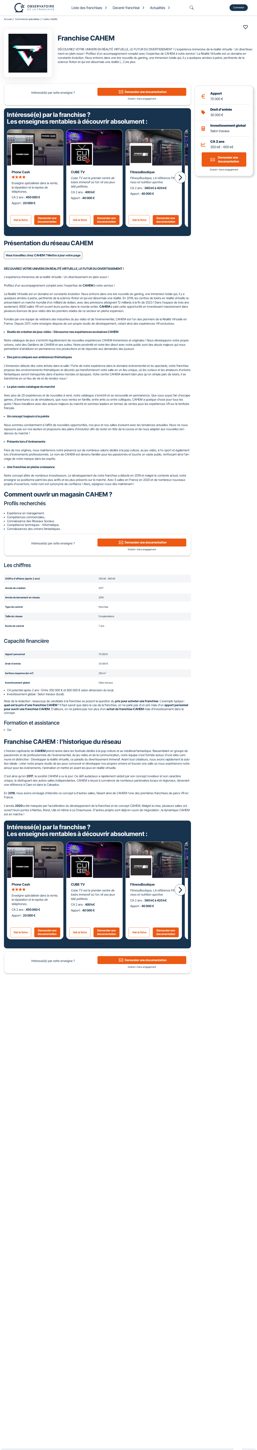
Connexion (238, 7)
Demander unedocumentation (47, 219)
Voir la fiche (21, 219)
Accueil (7, 19)
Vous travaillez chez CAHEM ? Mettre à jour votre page (43, 255)
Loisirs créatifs (50, 19)
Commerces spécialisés (27, 19)
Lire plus (130, 62)
